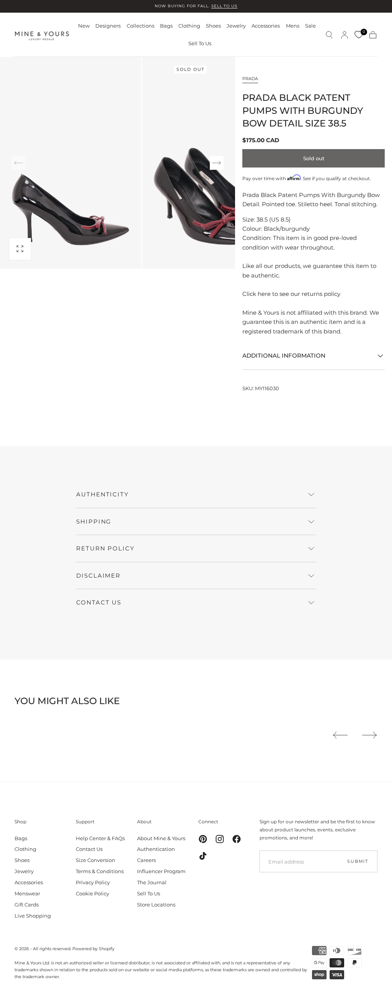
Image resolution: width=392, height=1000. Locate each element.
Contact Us (89, 849)
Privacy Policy (93, 882)
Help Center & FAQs (100, 838)
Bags (166, 26)
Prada (250, 78)
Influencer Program (161, 871)
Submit (357, 861)
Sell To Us (199, 43)
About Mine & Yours (161, 838)
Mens (292, 26)
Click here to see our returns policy (291, 293)
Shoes (213, 26)
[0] (359, 35)
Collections (140, 26)
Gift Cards (27, 904)
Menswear (27, 893)
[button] (329, 34)
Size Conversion (95, 860)
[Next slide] (217, 163)
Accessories (266, 26)
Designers (108, 26)
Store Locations (156, 904)
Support (85, 821)
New (84, 26)
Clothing (189, 26)
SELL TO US (224, 6)
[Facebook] (236, 839)
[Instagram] (219, 839)
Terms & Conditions (100, 871)
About (144, 821)
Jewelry (236, 26)
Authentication (156, 849)
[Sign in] (344, 34)
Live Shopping (33, 916)
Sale (310, 26)
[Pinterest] (202, 839)
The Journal (152, 882)
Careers (146, 860)
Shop (20, 821)
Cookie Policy (92, 893)
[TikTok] (202, 855)
